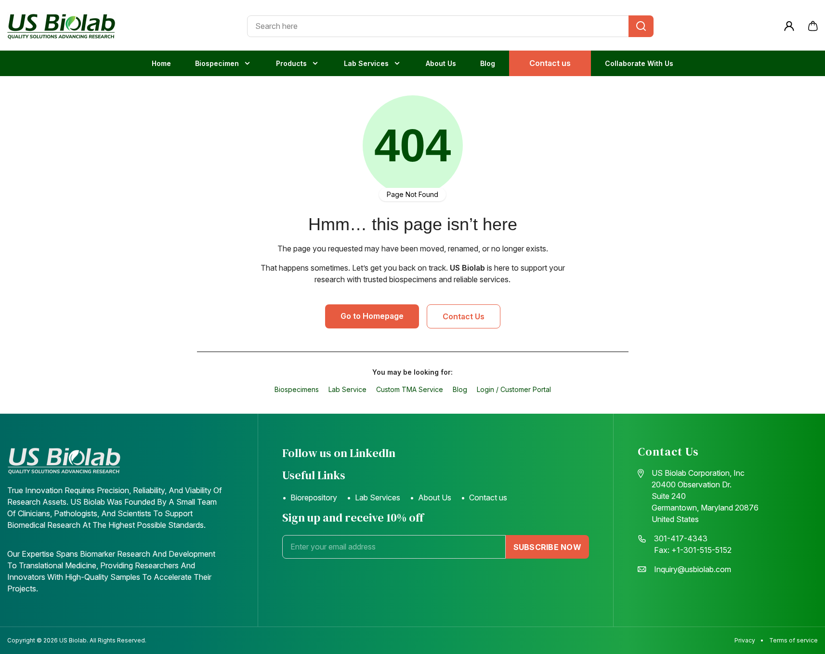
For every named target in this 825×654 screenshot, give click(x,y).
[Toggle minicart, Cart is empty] (813, 26)
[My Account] (789, 26)
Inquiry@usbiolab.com (692, 569)
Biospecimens (297, 389)
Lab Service (347, 389)
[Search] (641, 26)
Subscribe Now (547, 547)
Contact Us (464, 316)
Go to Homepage (372, 316)
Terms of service (793, 640)
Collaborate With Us (639, 63)
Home (161, 63)
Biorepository (313, 497)
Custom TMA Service (409, 389)
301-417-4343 (680, 538)
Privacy (744, 640)
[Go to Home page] (61, 26)
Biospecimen (217, 63)
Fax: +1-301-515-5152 (693, 550)
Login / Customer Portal (514, 389)
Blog (487, 63)
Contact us (550, 63)
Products (291, 63)
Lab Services (366, 63)
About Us (441, 63)
